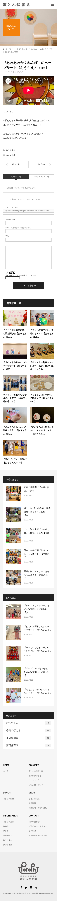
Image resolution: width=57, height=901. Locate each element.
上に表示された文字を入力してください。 (22, 275)
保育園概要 (7, 845)
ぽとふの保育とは (36, 771)
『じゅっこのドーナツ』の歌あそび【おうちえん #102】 (42, 398)
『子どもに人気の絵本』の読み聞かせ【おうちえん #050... (14, 333)
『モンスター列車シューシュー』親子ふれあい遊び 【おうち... (42, 365)
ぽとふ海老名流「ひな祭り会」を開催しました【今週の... (36, 532)
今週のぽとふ (27, 730)
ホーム (6, 771)
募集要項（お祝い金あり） (39, 808)
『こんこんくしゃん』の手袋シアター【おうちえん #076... (14, 430)
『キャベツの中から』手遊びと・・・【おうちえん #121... (42, 333)
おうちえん (19, 72)
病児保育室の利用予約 (38, 835)
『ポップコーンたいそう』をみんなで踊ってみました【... (36, 672)
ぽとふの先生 (34, 799)
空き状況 (32, 831)
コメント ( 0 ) (16, 177)
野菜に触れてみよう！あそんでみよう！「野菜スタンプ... (36, 574)
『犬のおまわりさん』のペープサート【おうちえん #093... (14, 365)
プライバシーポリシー (38, 826)
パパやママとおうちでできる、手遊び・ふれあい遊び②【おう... (14, 398)
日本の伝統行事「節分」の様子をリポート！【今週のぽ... (36, 553)
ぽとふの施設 (8, 822)
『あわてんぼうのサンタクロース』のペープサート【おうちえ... (42, 430)
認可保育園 (27, 745)
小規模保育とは (35, 776)
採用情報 (32, 803)
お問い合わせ (34, 822)
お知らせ (6, 826)
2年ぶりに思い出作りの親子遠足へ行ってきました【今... (37, 511)
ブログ (6, 831)
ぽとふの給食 (8, 799)
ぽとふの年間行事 (36, 785)
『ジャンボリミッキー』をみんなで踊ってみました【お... (36, 609)
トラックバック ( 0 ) (41, 177)
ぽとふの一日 (34, 780)
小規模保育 (27, 738)
